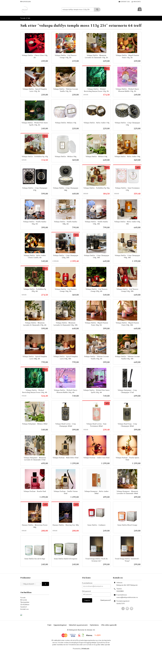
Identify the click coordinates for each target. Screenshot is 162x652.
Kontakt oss (24, 609)
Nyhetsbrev (94, 625)
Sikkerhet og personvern (78, 625)
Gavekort (23, 607)
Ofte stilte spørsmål (108, 625)
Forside (22, 18)
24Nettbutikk (85, 649)
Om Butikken (24, 605)
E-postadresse (87, 583)
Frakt (49, 625)
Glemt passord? (105, 600)
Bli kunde (23, 600)
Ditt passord (86, 591)
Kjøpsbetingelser (60, 625)
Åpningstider (24, 602)
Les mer (107, 645)
